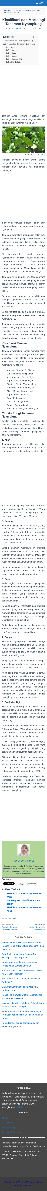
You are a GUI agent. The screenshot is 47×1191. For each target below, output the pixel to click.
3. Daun (13, 53)
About (4, 1118)
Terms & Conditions (11, 1132)
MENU (41, 3)
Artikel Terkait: (15, 62)
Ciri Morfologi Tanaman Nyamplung (20, 44)
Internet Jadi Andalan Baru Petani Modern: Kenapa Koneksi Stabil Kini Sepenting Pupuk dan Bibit (23, 946)
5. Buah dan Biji (16, 59)
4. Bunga (13, 56)
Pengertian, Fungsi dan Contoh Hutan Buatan (10, 927)
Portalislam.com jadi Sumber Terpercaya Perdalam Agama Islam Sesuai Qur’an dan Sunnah (22, 1015)
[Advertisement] (23, 90)
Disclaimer (7, 1122)
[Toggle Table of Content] (32, 37)
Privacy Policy (8, 1127)
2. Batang (13, 50)
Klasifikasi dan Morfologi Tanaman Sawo (36, 927)
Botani (13, 918)
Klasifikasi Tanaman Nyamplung (19, 41)
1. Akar (12, 47)
